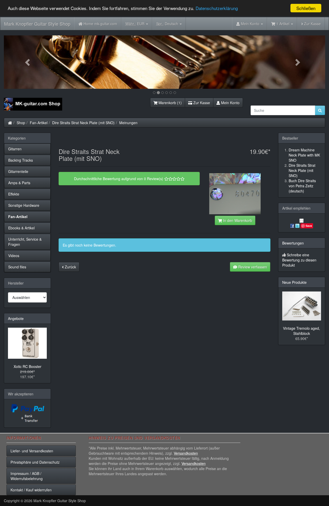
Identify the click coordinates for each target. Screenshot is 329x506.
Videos (13, 255)
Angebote (16, 318)
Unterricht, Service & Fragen (25, 242)
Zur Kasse (312, 23)
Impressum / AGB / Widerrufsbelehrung (27, 476)
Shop (21, 122)
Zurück (70, 266)
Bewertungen (293, 243)
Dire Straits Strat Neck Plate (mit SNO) (83, 122)
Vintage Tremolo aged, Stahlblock (301, 331)
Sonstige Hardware (23, 205)
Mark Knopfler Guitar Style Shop (37, 23)
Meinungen (128, 122)
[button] (28, 62)
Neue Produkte (294, 282)
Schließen (305, 8)
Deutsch (167, 23)
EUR (135, 23)
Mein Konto (230, 102)
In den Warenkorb (237, 220)
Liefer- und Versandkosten (32, 450)
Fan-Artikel (39, 122)
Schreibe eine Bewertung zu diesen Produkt (299, 260)
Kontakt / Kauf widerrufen (31, 489)
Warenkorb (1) (169, 102)
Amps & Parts (19, 182)
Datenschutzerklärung (217, 8)
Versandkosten (186, 453)
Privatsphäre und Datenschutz (35, 462)
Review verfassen (252, 266)
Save (309, 226)
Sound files (17, 266)
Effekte (13, 194)
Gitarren (15, 148)
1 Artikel (282, 23)
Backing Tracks (20, 160)
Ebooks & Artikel (21, 227)
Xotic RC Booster (27, 366)
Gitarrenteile (18, 171)
